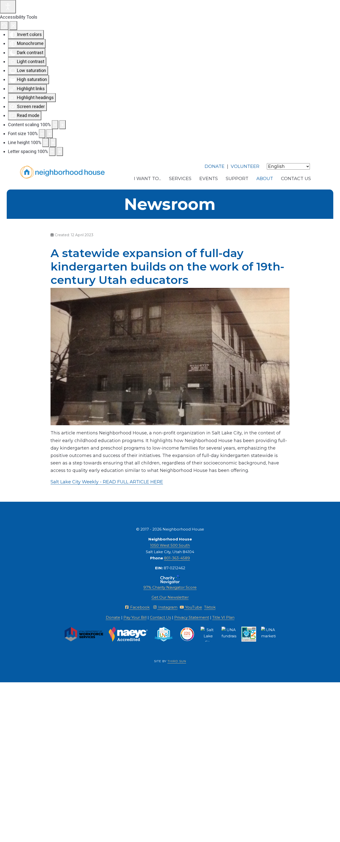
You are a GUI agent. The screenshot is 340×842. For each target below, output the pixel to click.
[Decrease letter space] (52, 151)
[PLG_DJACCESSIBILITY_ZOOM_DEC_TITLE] (55, 124)
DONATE (215, 166)
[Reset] (4, 25)
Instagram (167, 607)
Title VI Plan (223, 617)
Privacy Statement (191, 617)
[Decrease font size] (42, 133)
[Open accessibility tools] (8, 6)
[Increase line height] (53, 142)
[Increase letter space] (60, 151)
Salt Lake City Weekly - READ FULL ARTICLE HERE (107, 482)
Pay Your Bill (135, 617)
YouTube (193, 607)
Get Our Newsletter (170, 597)
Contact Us (160, 617)
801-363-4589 (177, 558)
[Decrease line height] (45, 142)
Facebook (139, 607)
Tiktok (210, 607)
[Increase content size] (62, 124)
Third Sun (177, 661)
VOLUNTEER (245, 166)
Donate (113, 617)
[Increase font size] (49, 133)
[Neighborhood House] (62, 172)
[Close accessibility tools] (13, 25)
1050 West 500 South (170, 545)
